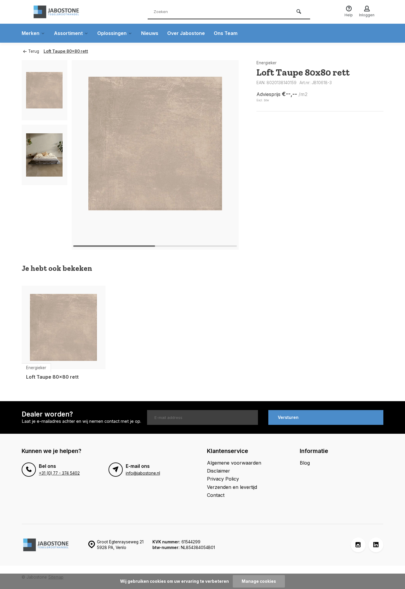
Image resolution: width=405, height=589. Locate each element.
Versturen (288, 417)
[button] (226, 155)
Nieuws (149, 33)
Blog (305, 463)
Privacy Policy (223, 479)
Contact (215, 495)
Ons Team (225, 33)
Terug (33, 51)
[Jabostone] (66, 12)
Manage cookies (259, 581)
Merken (30, 33)
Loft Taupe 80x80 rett (66, 51)
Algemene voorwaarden (234, 463)
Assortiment (68, 33)
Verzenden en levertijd (232, 487)
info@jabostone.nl (143, 473)
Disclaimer (218, 471)
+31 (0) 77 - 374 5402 (59, 473)
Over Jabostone (186, 33)
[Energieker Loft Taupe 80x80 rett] (64, 327)
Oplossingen (112, 33)
